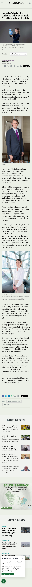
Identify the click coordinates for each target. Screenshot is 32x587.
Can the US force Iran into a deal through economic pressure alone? (9, 545)
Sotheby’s (7, 404)
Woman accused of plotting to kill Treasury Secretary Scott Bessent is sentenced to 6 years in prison (10, 458)
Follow (27, 66)
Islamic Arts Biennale (14, 401)
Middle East (5, 540)
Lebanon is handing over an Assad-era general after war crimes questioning (10, 469)
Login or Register (8, 574)
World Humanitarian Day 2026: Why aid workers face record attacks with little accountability (9, 532)
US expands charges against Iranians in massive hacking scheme (10, 448)
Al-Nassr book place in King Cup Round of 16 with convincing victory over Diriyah (10, 428)
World (4, 526)
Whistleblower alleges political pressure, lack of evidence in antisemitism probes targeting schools (10, 438)
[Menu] (2, 3)
